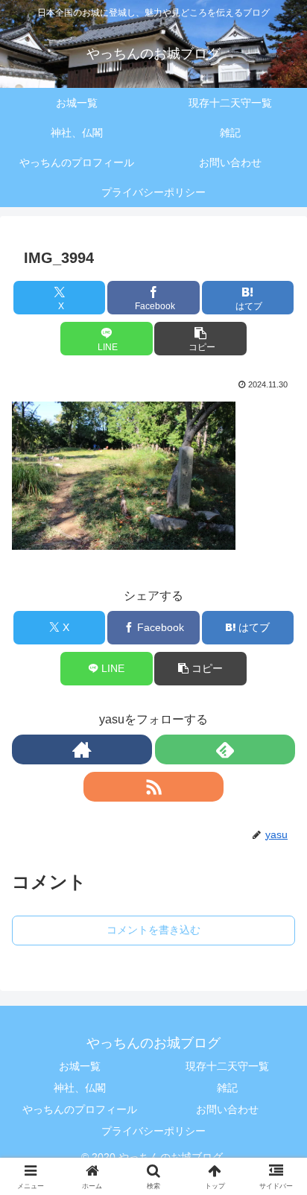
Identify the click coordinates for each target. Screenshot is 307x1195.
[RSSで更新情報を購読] (153, 787)
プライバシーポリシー (153, 1131)
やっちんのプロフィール (79, 1109)
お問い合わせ (227, 1109)
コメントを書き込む (153, 930)
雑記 (227, 1088)
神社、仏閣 (80, 1088)
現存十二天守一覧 (227, 1066)
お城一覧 (80, 1066)
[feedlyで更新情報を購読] (225, 749)
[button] (200, 338)
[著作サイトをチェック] (82, 749)
